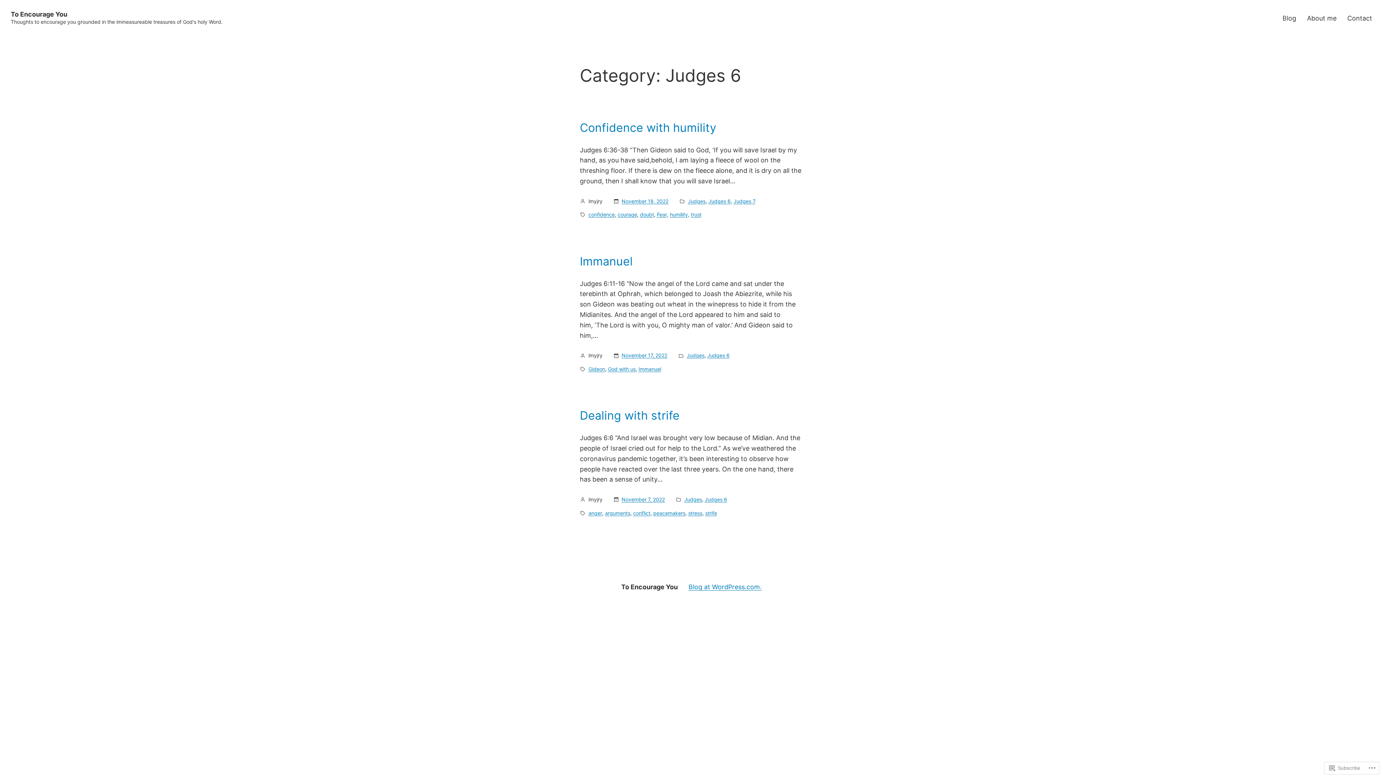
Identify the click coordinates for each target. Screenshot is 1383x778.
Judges (697, 201)
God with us (622, 369)
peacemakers (669, 513)
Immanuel (606, 261)
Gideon (596, 369)
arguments (617, 513)
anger (595, 513)
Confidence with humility (648, 127)
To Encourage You (39, 14)
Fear (662, 214)
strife (711, 513)
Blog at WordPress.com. (725, 587)
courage (627, 214)
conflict (641, 513)
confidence (601, 214)
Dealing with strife (630, 415)
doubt (647, 214)
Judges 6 (719, 201)
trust (696, 214)
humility (679, 214)
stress (695, 513)
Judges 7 (745, 201)
